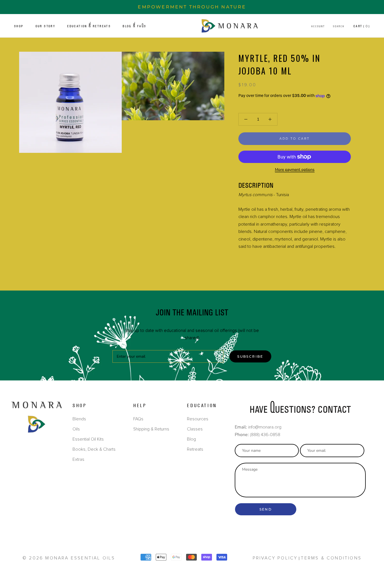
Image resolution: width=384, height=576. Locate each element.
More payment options (295, 169)
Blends (79, 419)
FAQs (138, 419)
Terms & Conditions (331, 558)
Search (338, 26)
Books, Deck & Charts (94, 449)
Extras (78, 459)
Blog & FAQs (134, 26)
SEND (265, 509)
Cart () (361, 26)
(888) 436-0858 (265, 434)
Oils (76, 429)
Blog (191, 439)
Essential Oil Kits (88, 439)
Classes (195, 429)
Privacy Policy (275, 558)
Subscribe (250, 356)
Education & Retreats (89, 26)
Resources (197, 419)
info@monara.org (264, 427)
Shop (19, 26)
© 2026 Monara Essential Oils (68, 558)
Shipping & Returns (151, 429)
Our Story (45, 26)
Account (318, 26)
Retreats (195, 449)
